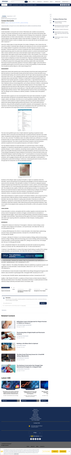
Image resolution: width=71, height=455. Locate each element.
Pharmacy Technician (30, 4)
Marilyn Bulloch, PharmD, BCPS (24, 368)
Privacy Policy (35, 416)
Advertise (35, 412)
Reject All (55, 451)
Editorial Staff (35, 414)
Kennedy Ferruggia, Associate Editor (25, 325)
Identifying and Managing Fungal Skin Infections (24, 291)
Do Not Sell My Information (35, 418)
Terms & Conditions (35, 417)
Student (35, 4)
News (37, 446)
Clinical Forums (35, 410)
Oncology (24, 4)
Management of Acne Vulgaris (40, 290)
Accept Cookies (63, 451)
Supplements (4, 17)
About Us (35, 409)
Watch (34, 1)
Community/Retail (15, 4)
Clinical (3, 4)
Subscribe (42, 303)
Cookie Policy (16, 453)
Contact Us (35, 413)
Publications (4, 310)
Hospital (20, 4)
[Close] (69, 451)
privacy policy (24, 305)
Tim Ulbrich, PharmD (22, 345)
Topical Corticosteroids (5, 290)
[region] (35, 451)
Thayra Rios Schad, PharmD (23, 336)
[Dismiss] (42, 254)
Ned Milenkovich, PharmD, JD (23, 357)
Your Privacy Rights (36, 420)
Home (28, 446)
